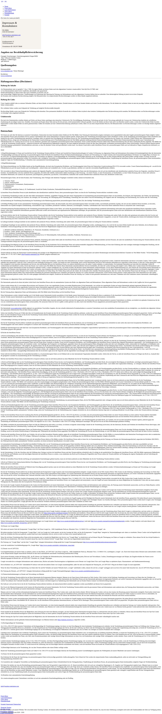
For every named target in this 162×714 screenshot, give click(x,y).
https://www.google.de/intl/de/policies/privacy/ (71, 521)
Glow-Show (4, 699)
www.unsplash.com (6, 71)
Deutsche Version (6, 707)
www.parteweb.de (16, 308)
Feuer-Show (4, 696)
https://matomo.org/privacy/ (66, 620)
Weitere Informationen (6, 713)
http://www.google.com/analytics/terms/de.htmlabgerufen (108, 521)
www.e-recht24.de (6, 76)
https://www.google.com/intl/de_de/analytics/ (14, 523)
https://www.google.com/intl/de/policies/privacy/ (85, 571)
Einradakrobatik (5, 701)
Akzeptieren (3, 711)
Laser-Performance (6, 698)
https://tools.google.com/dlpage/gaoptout (56, 513)
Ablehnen (10, 711)
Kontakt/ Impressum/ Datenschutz (11, 704)
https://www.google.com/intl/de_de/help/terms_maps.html (57, 545)
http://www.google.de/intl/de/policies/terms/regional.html (100, 542)
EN (2, 1)
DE (6, 1)
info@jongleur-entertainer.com (11, 35)
